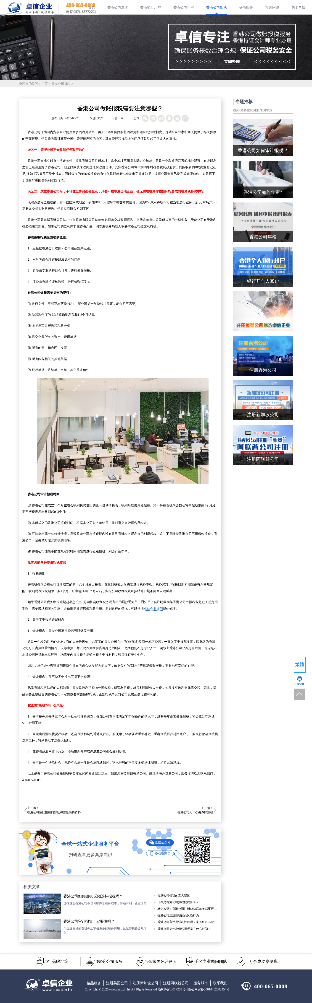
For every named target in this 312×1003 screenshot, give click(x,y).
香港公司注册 (117, 7)
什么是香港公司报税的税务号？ (178, 902)
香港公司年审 (183, 7)
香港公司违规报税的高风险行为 (178, 915)
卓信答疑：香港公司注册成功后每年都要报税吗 (187, 908)
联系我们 (220, 983)
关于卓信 (298, 7)
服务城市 (200, 983)
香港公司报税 (216, 7)
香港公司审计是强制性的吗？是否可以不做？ (187, 922)
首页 (91, 7)
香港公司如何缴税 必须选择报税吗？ (93, 896)
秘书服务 (246, 7)
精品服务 (94, 983)
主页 (44, 84)
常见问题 (272, 7)
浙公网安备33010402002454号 (209, 989)
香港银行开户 (150, 7)
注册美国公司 (117, 983)
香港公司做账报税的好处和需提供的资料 (54, 812)
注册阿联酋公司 (176, 983)
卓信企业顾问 (153, 608)
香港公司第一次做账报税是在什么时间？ (184, 928)
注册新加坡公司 (145, 983)
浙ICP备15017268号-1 (173, 989)
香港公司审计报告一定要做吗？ (89, 921)
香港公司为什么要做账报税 (195, 812)
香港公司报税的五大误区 (173, 895)
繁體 (299, 664)
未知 (100, 118)
